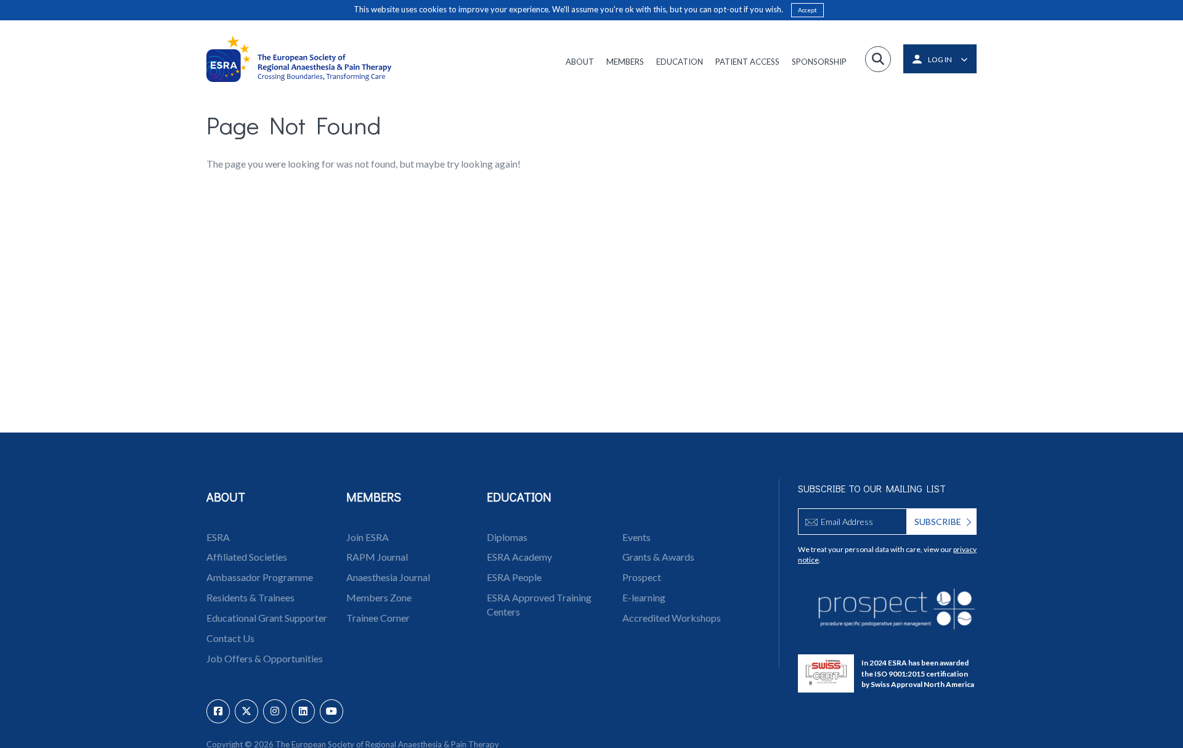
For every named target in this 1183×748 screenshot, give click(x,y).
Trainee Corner (378, 618)
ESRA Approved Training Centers (539, 604)
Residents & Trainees (250, 597)
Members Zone (379, 597)
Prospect (641, 577)
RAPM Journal (377, 557)
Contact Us (230, 638)
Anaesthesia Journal (388, 577)
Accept (807, 10)
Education (679, 62)
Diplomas (507, 537)
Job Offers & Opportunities (264, 658)
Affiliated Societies (246, 557)
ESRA (218, 537)
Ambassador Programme (259, 577)
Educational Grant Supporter (266, 618)
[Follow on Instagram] (275, 711)
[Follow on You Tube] (331, 711)
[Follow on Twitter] (246, 711)
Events (636, 537)
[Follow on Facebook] (218, 711)
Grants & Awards (658, 557)
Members (625, 62)
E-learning (643, 597)
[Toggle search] (878, 59)
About (580, 62)
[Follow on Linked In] (303, 711)
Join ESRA (367, 537)
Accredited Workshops (671, 618)
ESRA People (514, 577)
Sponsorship (819, 62)
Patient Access (747, 62)
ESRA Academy (519, 557)
